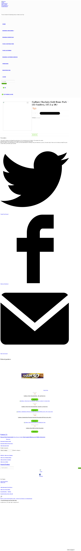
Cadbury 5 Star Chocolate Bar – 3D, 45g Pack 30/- (35, 395)
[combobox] (16, 450)
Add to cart (50, 113)
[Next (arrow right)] (78, 276)
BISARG (7, 455)
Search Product (5, 464)
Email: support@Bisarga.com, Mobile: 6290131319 (34, 437)
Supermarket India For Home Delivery (7, 443)
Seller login (3, 482)
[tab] (34, 135)
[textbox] (16, 450)
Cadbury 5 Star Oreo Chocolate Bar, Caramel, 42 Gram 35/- (34, 406)
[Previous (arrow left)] (3, 276)
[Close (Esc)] (79, 2)
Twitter (41, 471)
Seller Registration (4, 481)
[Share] (76, 2)
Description (34, 134)
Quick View (45, 390)
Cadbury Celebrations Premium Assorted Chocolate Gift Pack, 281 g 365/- (34, 417)
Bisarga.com (8, 439)
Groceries (32, 424)
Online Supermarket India (5, 445)
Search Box (4, 83)
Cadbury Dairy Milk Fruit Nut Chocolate (34, 428)
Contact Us (4, 434)
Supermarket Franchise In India (6, 441)
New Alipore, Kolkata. (12, 437)
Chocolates (38, 117)
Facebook (41, 476)
